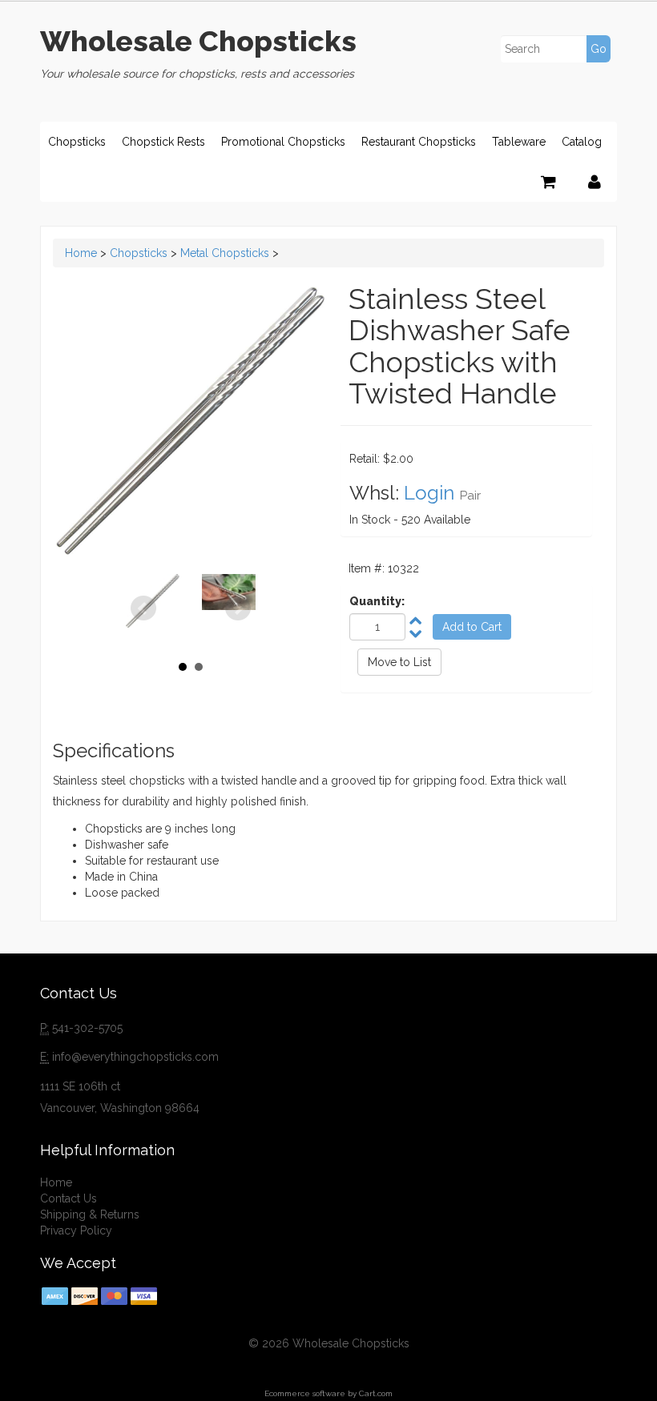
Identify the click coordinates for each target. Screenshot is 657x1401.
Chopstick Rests (163, 141)
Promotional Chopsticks (283, 141)
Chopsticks (77, 141)
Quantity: (377, 601)
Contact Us (68, 1198)
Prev (143, 608)
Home (81, 253)
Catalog (582, 141)
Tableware (519, 141)
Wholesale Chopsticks (198, 41)
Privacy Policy (76, 1230)
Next (238, 608)
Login (429, 492)
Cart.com (376, 1393)
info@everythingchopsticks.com (135, 1056)
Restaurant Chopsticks (418, 141)
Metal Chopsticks (224, 253)
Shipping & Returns (89, 1214)
